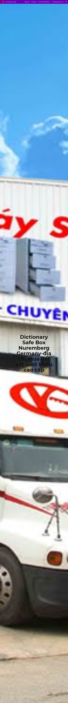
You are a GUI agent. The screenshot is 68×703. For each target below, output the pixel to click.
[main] (34, 353)
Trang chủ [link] (26, 1)
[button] (66, 1)
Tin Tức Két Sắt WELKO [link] (43, 1)
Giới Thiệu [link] (33, 1)
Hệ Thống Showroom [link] (57, 1)
